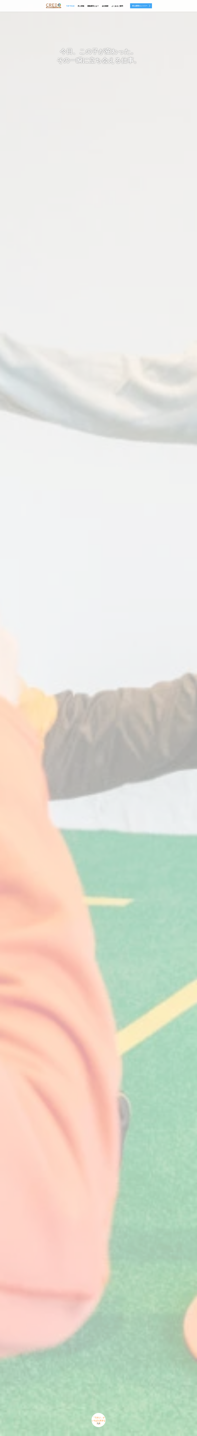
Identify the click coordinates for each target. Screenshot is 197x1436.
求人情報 (81, 6)
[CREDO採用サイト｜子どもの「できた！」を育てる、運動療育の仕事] (54, 5)
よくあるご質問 (117, 6)
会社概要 (105, 6)
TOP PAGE (70, 6)
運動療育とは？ (93, 6)
